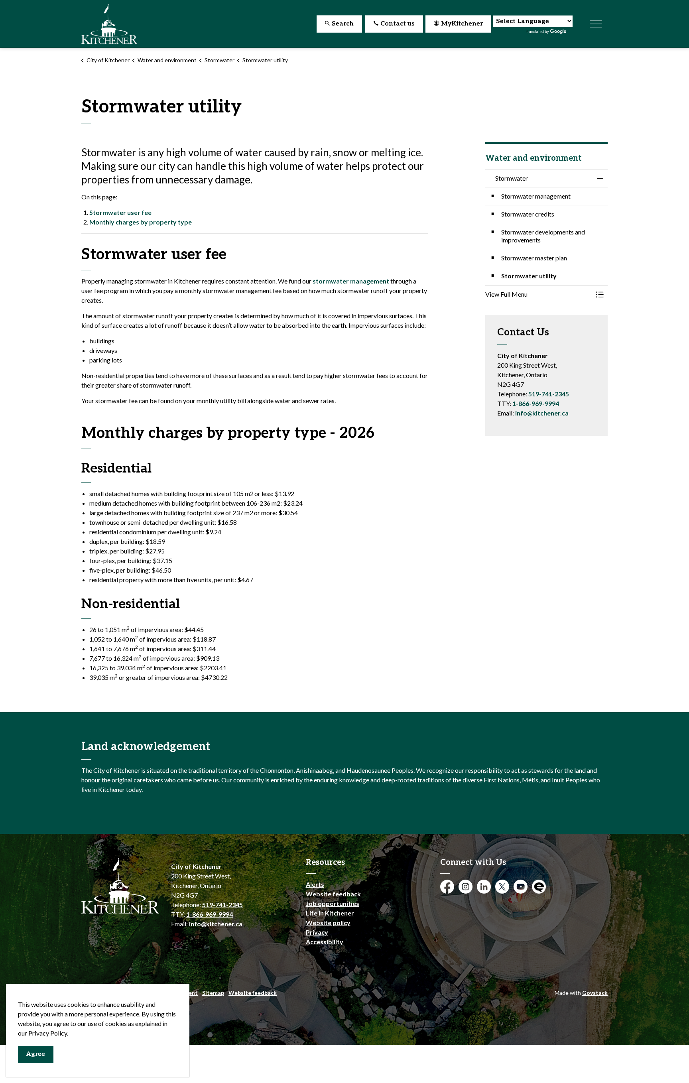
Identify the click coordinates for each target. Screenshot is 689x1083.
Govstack (595, 992)
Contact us (397, 24)
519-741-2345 (548, 394)
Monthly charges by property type (140, 222)
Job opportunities (332, 903)
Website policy (328, 922)
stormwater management (351, 281)
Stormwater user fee (120, 212)
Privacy (317, 932)
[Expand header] (596, 24)
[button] (538, 294)
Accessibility (324, 941)
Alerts (315, 884)
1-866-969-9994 (535, 403)
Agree (35, 1054)
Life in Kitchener (330, 913)
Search (343, 24)
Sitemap (213, 992)
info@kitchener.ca (542, 413)
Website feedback (333, 894)
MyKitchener (462, 24)
